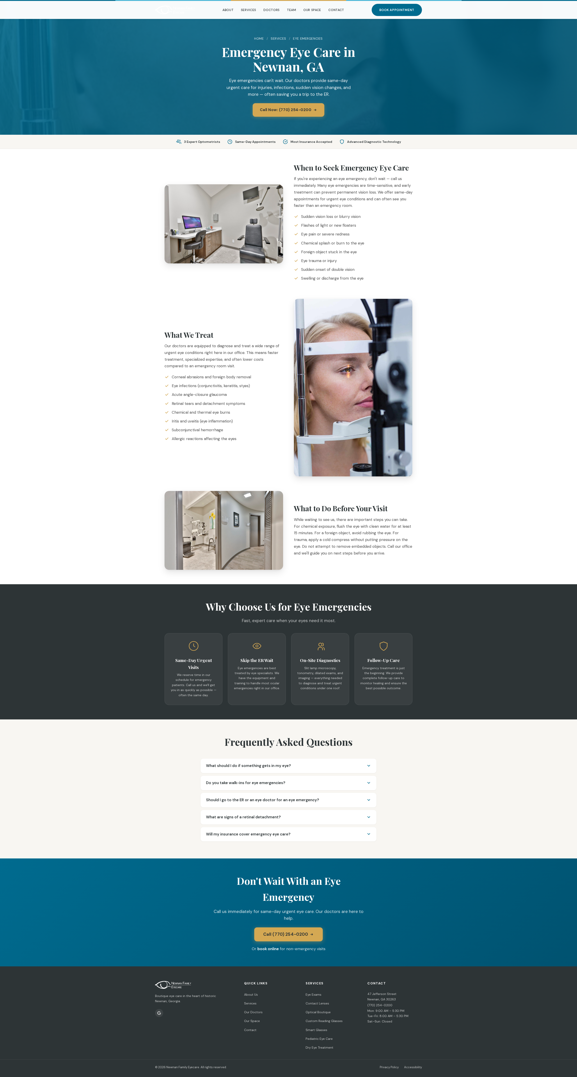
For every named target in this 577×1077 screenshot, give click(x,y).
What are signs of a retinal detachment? (243, 817)
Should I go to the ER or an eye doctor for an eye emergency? (262, 799)
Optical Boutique (318, 1012)
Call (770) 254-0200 (285, 934)
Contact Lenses (317, 1003)
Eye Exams (313, 995)
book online (268, 948)
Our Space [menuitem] (312, 10)
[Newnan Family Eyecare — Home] (175, 9)
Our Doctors (253, 1012)
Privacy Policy (389, 1067)
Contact (250, 1030)
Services (278, 39)
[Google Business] (159, 1013)
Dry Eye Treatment (319, 1047)
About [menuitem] (228, 10)
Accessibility (413, 1067)
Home (259, 39)
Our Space (252, 1021)
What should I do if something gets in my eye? (248, 765)
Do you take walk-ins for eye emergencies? (245, 782)
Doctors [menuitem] (271, 10)
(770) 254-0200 (379, 1005)
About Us (251, 995)
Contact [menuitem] (336, 10)
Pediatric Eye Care (319, 1039)
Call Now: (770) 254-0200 (285, 109)
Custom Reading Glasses (324, 1021)
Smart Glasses (316, 1030)
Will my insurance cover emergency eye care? (248, 834)
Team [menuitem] (291, 10)
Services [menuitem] (248, 10)
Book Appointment (396, 10)
